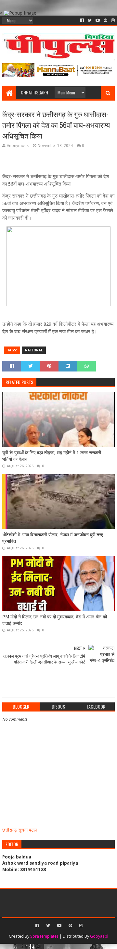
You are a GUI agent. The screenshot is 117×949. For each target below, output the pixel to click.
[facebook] (82, 20)
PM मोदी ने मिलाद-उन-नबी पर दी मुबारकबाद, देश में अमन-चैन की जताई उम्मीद (54, 620)
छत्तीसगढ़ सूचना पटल (19, 830)
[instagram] (112, 20)
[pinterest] (105, 20)
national (34, 350)
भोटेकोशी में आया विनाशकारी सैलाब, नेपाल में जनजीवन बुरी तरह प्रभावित (52, 538)
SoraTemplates (44, 936)
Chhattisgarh (34, 92)
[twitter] (89, 20)
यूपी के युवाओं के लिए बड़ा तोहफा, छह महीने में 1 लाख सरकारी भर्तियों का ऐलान (51, 456)
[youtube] (97, 20)
